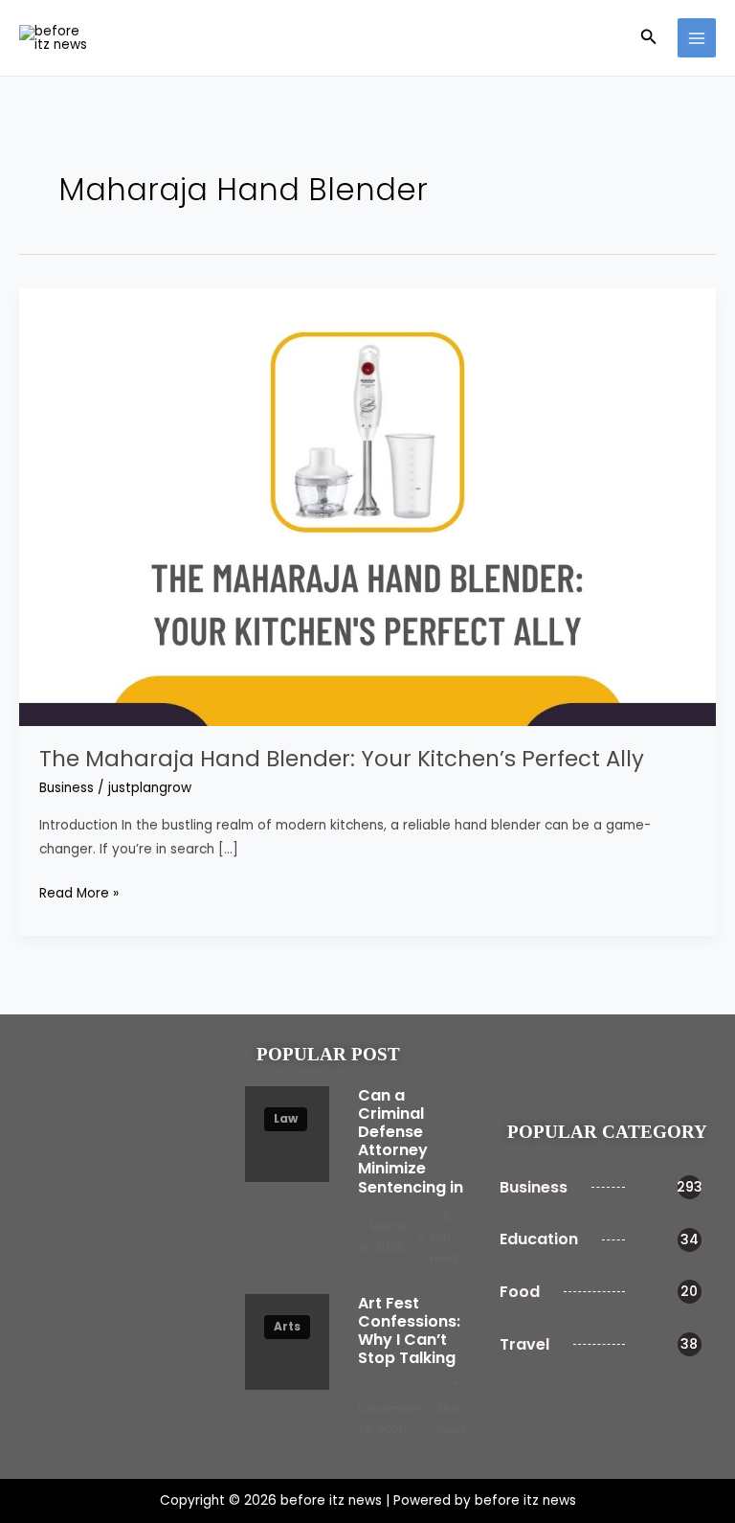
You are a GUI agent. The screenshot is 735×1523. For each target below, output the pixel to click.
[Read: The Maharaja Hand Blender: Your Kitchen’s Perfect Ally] (367, 506)
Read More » (79, 891)
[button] (648, 38)
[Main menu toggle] (697, 37)
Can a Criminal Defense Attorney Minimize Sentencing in (410, 1141)
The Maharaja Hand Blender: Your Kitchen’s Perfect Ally (341, 758)
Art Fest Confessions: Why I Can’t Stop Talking (409, 1331)
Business (66, 788)
